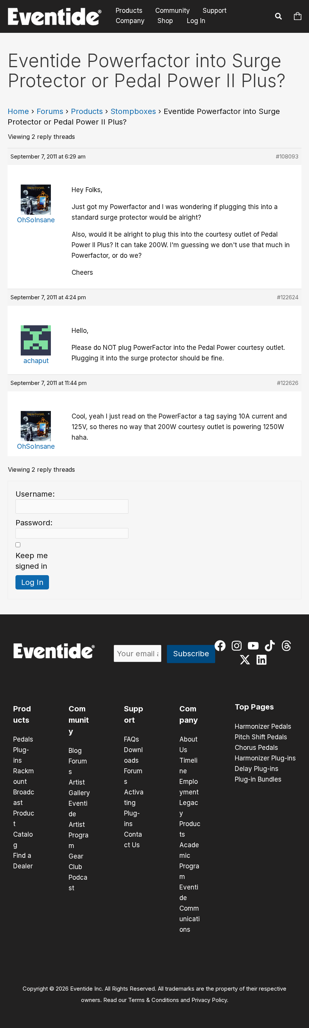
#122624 (287, 297)
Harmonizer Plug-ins (265, 758)
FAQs (131, 739)
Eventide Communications (189, 908)
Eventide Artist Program (79, 824)
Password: (33, 522)
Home (18, 111)
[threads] (288, 645)
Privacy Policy (209, 1000)
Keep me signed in (31, 561)
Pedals (23, 739)
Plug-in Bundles (258, 779)
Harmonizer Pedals (263, 726)
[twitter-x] (246, 659)
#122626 (287, 382)
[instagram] (238, 645)
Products (129, 11)
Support (214, 11)
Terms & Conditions (153, 1000)
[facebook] (221, 645)
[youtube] (255, 645)
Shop (165, 21)
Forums (50, 111)
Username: (35, 494)
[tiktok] (271, 645)
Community (172, 11)
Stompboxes (133, 111)
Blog (75, 750)
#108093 (287, 156)
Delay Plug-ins (256, 769)
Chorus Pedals (256, 747)
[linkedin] (263, 659)
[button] (279, 17)
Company (130, 21)
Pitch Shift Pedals (261, 737)
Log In (196, 21)
